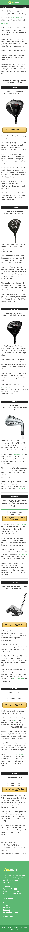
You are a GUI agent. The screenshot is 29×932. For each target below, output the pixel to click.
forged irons (18, 454)
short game (21, 524)
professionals (6, 387)
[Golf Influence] (14, 2)
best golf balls (19, 754)
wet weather (22, 554)
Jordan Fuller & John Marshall (16, 17)
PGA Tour (21, 488)
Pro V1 (15, 720)
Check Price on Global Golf (14, 130)
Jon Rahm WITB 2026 (12, 845)
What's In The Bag (10, 842)
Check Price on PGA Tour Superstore (14, 518)
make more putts (18, 679)
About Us (6, 910)
